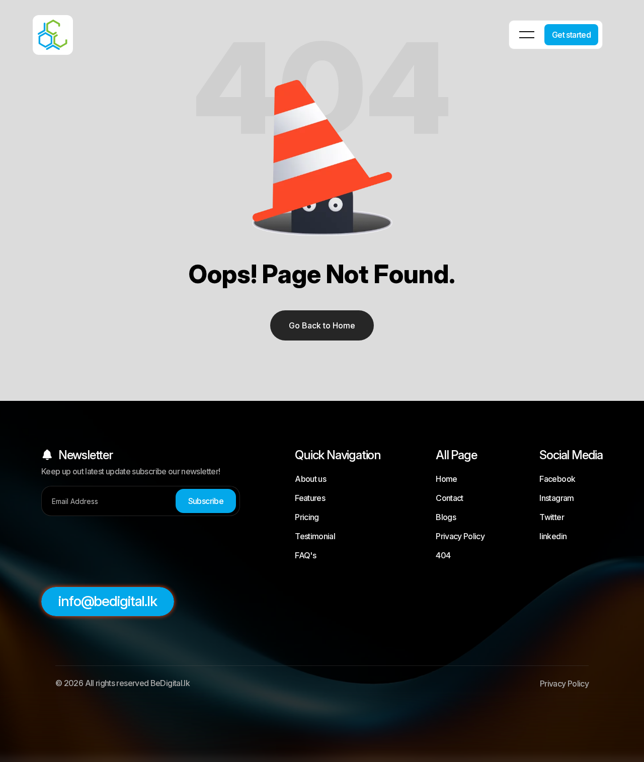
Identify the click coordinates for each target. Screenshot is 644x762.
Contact (449, 498)
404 (443, 555)
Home (446, 479)
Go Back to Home (322, 325)
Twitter (551, 517)
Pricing (307, 517)
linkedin (553, 536)
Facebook (557, 479)
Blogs (446, 517)
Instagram (556, 498)
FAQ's (305, 555)
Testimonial (315, 536)
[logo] (40, 28)
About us (310, 479)
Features (310, 498)
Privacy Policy (460, 536)
